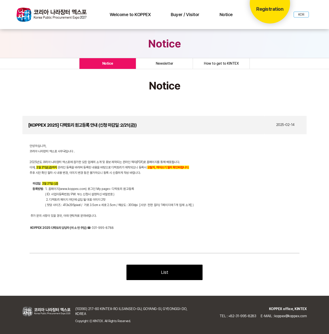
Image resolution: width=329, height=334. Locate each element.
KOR (301, 14)
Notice (226, 14)
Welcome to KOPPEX (130, 14)
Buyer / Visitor (185, 14)
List (164, 272)
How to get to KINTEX (221, 63)
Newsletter (164, 63)
